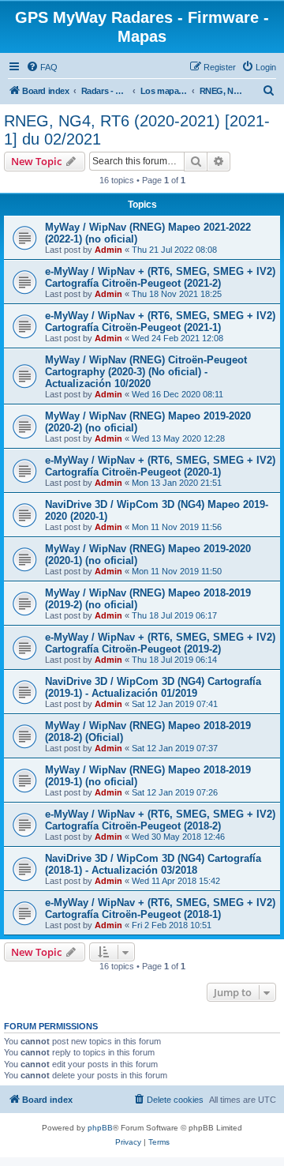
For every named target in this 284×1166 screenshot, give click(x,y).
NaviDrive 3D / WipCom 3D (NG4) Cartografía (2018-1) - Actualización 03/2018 (153, 864)
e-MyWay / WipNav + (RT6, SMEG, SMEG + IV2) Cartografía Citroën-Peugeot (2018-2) (160, 820)
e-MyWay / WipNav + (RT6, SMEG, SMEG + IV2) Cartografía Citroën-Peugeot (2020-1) (160, 466)
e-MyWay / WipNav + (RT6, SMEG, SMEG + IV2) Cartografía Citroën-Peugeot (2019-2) (160, 643)
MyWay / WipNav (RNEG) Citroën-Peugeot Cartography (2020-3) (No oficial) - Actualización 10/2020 (146, 371)
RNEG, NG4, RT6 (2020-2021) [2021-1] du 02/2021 (137, 130)
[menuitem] (42, 67)
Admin (108, 249)
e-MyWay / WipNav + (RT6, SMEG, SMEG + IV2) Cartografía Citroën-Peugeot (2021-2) (160, 277)
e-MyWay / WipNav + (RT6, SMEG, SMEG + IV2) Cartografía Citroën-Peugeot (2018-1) (160, 908)
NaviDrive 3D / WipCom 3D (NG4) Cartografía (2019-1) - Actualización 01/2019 (153, 687)
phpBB (100, 1127)
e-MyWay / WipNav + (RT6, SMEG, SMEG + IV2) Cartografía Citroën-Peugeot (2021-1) (160, 321)
